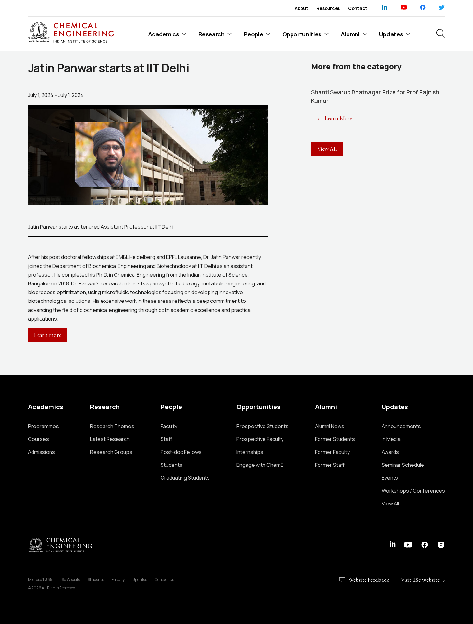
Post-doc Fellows (181, 452)
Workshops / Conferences (413, 490)
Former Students (335, 439)
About (301, 8)
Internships (249, 452)
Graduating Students (185, 477)
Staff (166, 439)
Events (390, 477)
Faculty (169, 426)
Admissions (41, 452)
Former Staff (330, 464)
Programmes (43, 426)
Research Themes (112, 426)
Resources (327, 8)
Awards (390, 452)
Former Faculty (332, 452)
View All (390, 503)
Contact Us (164, 579)
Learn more (47, 335)
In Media (391, 439)
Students (171, 464)
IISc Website (70, 579)
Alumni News (329, 426)
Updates (139, 579)
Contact (357, 8)
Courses (38, 439)
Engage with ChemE (259, 464)
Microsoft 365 (40, 579)
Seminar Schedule (403, 464)
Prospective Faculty (259, 439)
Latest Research (110, 439)
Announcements (401, 426)
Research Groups (111, 452)
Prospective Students (262, 426)
